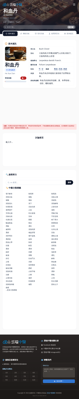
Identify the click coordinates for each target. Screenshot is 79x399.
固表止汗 (54, 284)
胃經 (56, 69)
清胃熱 (53, 245)
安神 (30, 216)
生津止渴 (54, 229)
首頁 (4, 22)
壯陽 (7, 245)
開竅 (30, 219)
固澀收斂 (54, 223)
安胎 (53, 232)
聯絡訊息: (46, 365)
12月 (33, 380)
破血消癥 (9, 268)
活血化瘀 (31, 207)
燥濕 (7, 255)
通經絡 (8, 239)
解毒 (53, 258)
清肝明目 (9, 236)
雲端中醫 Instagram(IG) (52, 352)
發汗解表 (9, 194)
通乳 (53, 255)
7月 (25, 376)
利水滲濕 (31, 213)
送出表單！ (60, 381)
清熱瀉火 (9, 203)
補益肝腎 (31, 232)
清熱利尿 (31, 229)
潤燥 (7, 226)
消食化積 (9, 216)
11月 (24, 380)
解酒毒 (53, 242)
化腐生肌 (9, 219)
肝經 (60, 69)
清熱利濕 (9, 271)
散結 (30, 223)
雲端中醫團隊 (51, 393)
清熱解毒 (54, 203)
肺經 (65, 69)
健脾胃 (8, 229)
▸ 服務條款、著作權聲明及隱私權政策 (14, 364)
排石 (7, 258)
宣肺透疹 (31, 265)
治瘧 (7, 274)
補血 (30, 200)
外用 (53, 226)
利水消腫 (54, 281)
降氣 (53, 274)
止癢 (30, 274)
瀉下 (30, 203)
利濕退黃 (31, 281)
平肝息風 (54, 216)
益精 (30, 239)
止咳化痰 (54, 207)
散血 (53, 249)
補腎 (30, 284)
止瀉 (53, 278)
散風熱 (53, 194)
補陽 (7, 200)
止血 (30, 210)
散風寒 (30, 194)
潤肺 (53, 271)
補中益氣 (31, 236)
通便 (30, 249)
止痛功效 (9, 278)
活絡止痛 (54, 197)
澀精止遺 (54, 236)
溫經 (30, 278)
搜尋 (69, 182)
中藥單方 (11, 22)
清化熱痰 (9, 281)
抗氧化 (53, 265)
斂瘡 (7, 287)
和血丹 (18, 22)
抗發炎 (8, 265)
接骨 (53, 268)
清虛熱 (53, 200)
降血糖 (53, 262)
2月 (16, 372)
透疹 (7, 249)
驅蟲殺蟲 (9, 223)
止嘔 (7, 262)
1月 (6, 372)
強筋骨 (53, 252)
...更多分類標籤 (11, 290)
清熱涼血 (9, 197)
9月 (6, 380)
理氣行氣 (54, 213)
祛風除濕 (9, 207)
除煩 (30, 242)
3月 (25, 372)
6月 (16, 376)
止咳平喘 (31, 271)
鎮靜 (7, 252)
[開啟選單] (74, 4)
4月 (34, 372)
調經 (30, 268)
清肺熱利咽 (10, 284)
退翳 (30, 255)
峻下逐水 (54, 219)
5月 (6, 376)
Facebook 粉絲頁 (50, 345)
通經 (7, 232)
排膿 (30, 252)
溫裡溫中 (9, 210)
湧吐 (30, 226)
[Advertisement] (39, 105)
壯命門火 (31, 258)
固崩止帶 (9, 242)
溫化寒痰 (54, 239)
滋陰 (53, 210)
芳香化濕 (9, 213)
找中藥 (71, 27)
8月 (34, 376)
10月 (15, 380)
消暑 (30, 262)
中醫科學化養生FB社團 (52, 348)
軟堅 (30, 245)
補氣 (30, 197)
